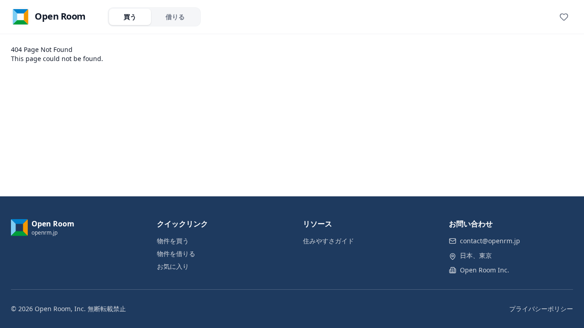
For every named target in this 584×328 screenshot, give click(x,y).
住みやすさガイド (328, 240)
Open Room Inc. (484, 270)
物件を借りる (176, 253)
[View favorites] (564, 17)
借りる (175, 16)
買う (130, 16)
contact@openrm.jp (490, 240)
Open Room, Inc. (60, 308)
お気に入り (173, 266)
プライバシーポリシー (541, 308)
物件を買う (173, 240)
